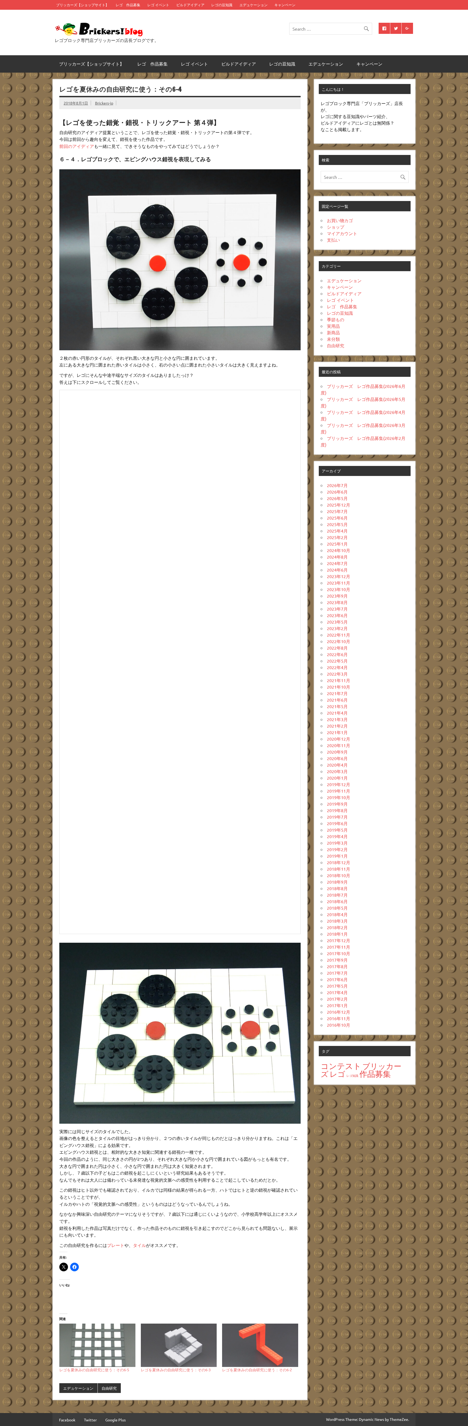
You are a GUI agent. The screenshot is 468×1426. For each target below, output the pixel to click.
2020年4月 (337, 764)
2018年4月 (337, 914)
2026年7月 (337, 485)
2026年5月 (337, 498)
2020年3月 (337, 771)
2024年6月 (337, 569)
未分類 (333, 339)
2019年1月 (337, 855)
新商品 (333, 332)
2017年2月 (337, 999)
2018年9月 (337, 881)
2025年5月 (337, 524)
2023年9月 (337, 595)
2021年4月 (337, 712)
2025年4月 (337, 530)
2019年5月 (337, 829)
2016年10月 (338, 1025)
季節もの (335, 319)
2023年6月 (337, 615)
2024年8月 (337, 556)
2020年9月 (337, 751)
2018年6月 (337, 901)
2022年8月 (337, 647)
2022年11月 (338, 634)
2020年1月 (337, 777)
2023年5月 (337, 621)
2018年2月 (337, 927)
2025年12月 (338, 504)
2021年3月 (337, 719)
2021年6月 (337, 699)
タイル (139, 1245)
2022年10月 (338, 641)
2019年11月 (338, 790)
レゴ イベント (158, 4)
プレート (115, 1245)
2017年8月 (337, 966)
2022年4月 (337, 667)
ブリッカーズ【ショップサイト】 (82, 4)
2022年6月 (337, 654)
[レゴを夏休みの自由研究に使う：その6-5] (97, 1345)
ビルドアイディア (190, 4)
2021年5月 (337, 706)
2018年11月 (338, 868)
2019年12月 (338, 784)
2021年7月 (337, 693)
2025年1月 (337, 543)
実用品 (333, 326)
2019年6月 (337, 823)
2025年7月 (337, 511)
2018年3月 (337, 920)
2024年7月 (337, 563)
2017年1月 (337, 1005)
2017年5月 (337, 986)
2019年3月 (337, 842)
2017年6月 (337, 979)
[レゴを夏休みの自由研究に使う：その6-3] (179, 1345)
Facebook (67, 1420)
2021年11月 (338, 680)
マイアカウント (342, 233)
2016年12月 (338, 1012)
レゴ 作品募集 (128, 4)
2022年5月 (337, 660)
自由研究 (109, 1388)
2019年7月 (337, 816)
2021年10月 (338, 686)
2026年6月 (337, 491)
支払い (333, 239)
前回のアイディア (76, 146)
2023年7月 (337, 608)
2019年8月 (337, 810)
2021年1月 (337, 732)
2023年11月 (338, 582)
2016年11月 (338, 1018)
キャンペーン (284, 4)
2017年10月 (338, 953)
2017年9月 (337, 959)
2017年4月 (337, 992)
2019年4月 (337, 836)
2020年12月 (338, 738)
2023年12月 (338, 576)
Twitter (90, 1420)
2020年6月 (337, 758)
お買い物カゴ (340, 220)
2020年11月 (338, 745)
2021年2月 (337, 725)
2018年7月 (337, 894)
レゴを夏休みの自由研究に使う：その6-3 (176, 1369)
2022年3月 (337, 673)
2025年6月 (337, 517)
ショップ (335, 226)
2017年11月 (338, 946)
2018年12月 (338, 862)
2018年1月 (337, 933)
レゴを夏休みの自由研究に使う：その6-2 (257, 1369)
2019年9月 (337, 803)
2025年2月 (337, 537)
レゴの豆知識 (221, 4)
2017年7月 (337, 972)
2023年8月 (337, 602)
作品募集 (375, 1073)
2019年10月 (338, 797)
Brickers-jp (104, 103)
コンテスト (341, 1066)
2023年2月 (337, 628)
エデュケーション (253, 4)
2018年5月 (337, 907)
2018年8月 (337, 888)
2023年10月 (338, 589)
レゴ (337, 1074)
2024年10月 (338, 550)
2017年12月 (338, 940)
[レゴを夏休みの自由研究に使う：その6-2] (260, 1345)
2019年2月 (337, 849)
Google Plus (115, 1420)
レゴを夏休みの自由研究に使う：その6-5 (94, 1369)
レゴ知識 (352, 1075)
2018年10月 (338, 875)
